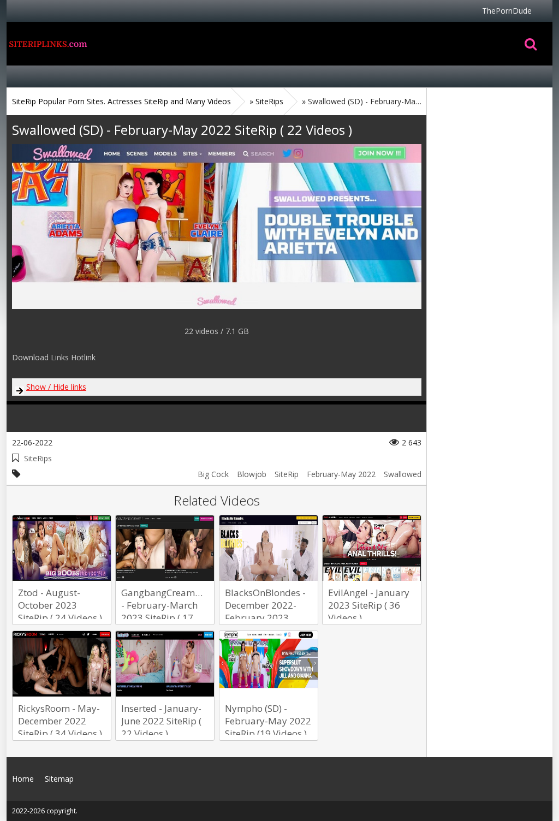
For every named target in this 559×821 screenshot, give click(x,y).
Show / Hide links (56, 387)
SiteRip (287, 474)
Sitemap (59, 779)
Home (47, 44)
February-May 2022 (341, 474)
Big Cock (213, 474)
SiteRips (38, 458)
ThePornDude (507, 10)
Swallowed (402, 474)
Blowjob (251, 474)
